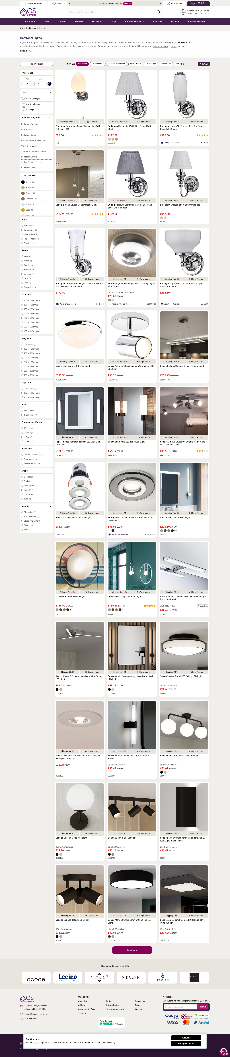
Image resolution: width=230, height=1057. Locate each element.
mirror (173, 46)
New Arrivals (135, 64)
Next (160, 3)
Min (27, 79)
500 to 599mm (31, 366)
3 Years (28, 437)
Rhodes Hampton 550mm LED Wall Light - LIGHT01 (79, 443)
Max (40, 79)
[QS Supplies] (28, 12)
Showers (79, 21)
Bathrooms (30, 21)
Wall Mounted (32, 463)
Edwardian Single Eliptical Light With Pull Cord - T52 (78, 127)
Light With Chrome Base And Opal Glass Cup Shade (181, 285)
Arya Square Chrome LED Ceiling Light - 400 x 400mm (182, 921)
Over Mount (30, 459)
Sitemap (82, 1013)
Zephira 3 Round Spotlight (72, 920)
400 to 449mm (31, 331)
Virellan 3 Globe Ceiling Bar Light (179, 755)
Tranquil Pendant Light (124, 596)
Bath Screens (27, 129)
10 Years (29, 428)
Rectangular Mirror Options (33, 140)
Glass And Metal (32, 521)
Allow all (186, 1038)
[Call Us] (183, 12)
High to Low (166, 64)
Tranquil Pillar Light (175, 517)
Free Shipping (98, 64)
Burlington (30, 225)
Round (28, 490)
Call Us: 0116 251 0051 (198, 10)
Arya (27, 256)
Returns (138, 1009)
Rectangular (30, 485)
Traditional (30, 415)
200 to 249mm (31, 313)
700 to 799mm (31, 375)
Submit (203, 1007)
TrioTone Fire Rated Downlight (73, 517)
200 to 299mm (32, 353)
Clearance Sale (35, 3)
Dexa (27, 283)
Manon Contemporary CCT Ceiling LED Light (129, 921)
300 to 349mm (31, 322)
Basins (62, 21)
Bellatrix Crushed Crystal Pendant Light (182, 366)
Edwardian (30, 287)
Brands (59, 3)
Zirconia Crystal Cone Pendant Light (76, 205)
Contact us (140, 1001)
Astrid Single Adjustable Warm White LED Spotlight (131, 367)
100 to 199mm (31, 305)
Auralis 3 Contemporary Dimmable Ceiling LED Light (79, 678)
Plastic (28, 525)
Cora (27, 278)
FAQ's (137, 1005)
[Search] (158, 12)
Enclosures (97, 21)
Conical (28, 477)
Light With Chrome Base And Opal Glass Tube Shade (181, 127)
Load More (132, 950)
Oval (27, 481)
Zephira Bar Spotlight (122, 838)
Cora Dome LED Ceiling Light (73, 366)
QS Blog (81, 1005)
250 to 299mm (31, 318)
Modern (29, 410)
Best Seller (82, 64)
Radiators (157, 21)
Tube (27, 499)
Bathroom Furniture (134, 21)
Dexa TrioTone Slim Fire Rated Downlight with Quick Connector (78, 757)
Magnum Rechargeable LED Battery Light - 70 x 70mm (131, 285)
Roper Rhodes (31, 239)
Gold (29, 210)
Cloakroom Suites (29, 146)
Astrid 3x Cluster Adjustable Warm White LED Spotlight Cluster (182, 443)
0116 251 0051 (30, 1018)
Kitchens (175, 21)
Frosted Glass (31, 516)
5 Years (29, 441)
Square (28, 494)
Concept (29, 274)
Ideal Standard (31, 234)
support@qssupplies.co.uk (36, 1014)
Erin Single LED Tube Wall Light (126, 442)
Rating (179, 64)
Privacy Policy (112, 1005)
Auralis (28, 265)
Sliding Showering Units (31, 162)
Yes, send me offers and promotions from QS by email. (187, 1001)
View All (204, 64)
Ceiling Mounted (33, 455)
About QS (82, 1001)
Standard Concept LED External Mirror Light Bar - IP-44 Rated (183, 598)
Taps (114, 21)
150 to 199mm (31, 309)
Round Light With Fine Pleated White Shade (130, 127)
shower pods (184, 42)
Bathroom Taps (28, 168)
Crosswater (30, 230)
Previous (69, 3)
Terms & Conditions (115, 1009)
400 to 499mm (31, 362)
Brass (30, 187)
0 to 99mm (30, 344)
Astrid (28, 261)
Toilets (47, 21)
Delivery (109, 1001)
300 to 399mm (31, 327)
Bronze (30, 193)
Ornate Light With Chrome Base (180, 205)
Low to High (151, 64)
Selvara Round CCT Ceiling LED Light (181, 676)
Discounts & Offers (86, 1009)
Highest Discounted (117, 64)
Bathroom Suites (28, 135)
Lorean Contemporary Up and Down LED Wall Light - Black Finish (182, 839)
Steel (27, 529)
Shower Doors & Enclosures (33, 151)
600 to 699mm (31, 371)
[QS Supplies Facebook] (20, 1043)
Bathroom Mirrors (196, 21)
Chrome (31, 199)
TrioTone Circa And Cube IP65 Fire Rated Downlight (130, 519)
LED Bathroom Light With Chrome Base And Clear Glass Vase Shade (79, 285)
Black (30, 182)
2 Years (28, 432)
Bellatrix (29, 269)
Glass (30, 204)
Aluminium (30, 512)
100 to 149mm (32, 300)
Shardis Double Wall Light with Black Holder (129, 757)
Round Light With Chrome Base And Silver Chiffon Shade (130, 206)
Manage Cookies (186, 1043)
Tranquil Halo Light (70, 596)
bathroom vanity (160, 46)
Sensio (29, 243)
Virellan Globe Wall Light (71, 838)
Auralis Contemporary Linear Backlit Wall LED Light (130, 678)
